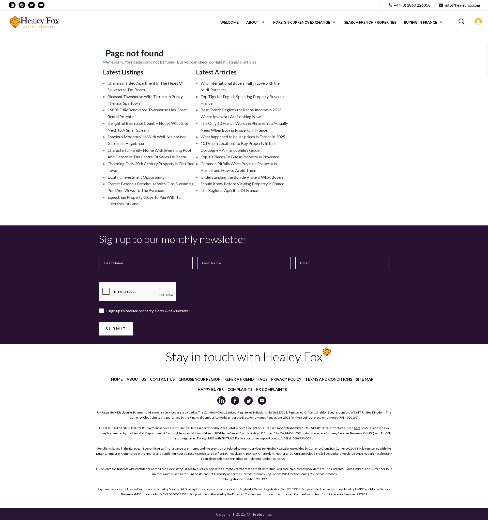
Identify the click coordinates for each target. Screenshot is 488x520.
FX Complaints (271, 389)
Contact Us (162, 379)
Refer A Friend (239, 379)
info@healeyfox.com (462, 5)
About (252, 22)
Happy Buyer (211, 389)
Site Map (364, 379)
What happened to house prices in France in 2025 (243, 136)
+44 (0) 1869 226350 (412, 5)
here (357, 428)
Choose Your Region (199, 379)
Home (117, 379)
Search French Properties (370, 22)
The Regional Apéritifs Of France (229, 190)
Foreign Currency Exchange (301, 22)
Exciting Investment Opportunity (136, 177)
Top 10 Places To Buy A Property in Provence (240, 156)
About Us (136, 379)
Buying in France (420, 22)
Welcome (229, 22)
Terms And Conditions (328, 379)
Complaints (239, 389)
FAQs (262, 379)
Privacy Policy (286, 379)
